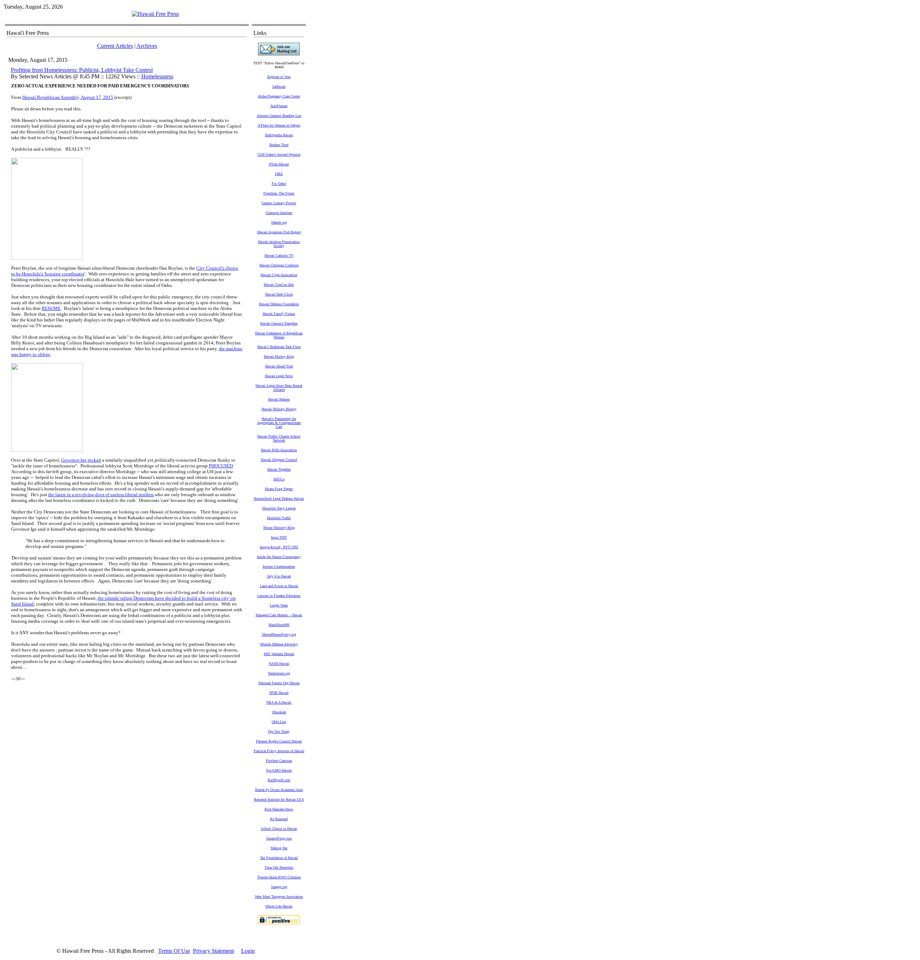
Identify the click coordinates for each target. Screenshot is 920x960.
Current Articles (115, 46)
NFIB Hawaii (279, 693)
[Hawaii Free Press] (155, 14)
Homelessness (157, 76)
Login (248, 951)
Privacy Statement (213, 951)
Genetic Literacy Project (279, 203)
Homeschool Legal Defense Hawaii (279, 498)
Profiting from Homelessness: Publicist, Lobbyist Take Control (82, 70)
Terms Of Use (174, 951)
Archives (147, 46)
